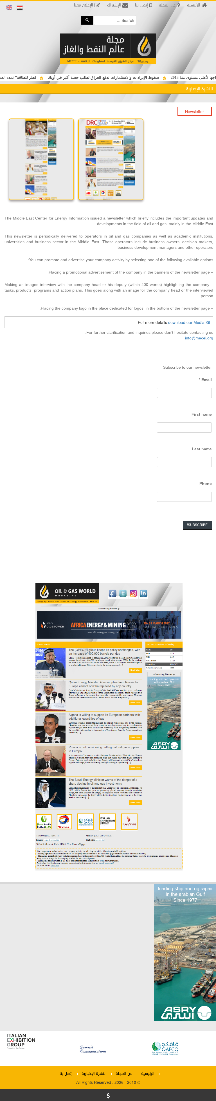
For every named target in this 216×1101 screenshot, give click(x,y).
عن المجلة (124, 1073)
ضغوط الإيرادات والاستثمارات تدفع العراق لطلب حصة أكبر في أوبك (120, 77)
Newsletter (194, 111)
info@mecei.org (199, 338)
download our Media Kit (189, 322)
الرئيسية (147, 1073)
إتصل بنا (66, 1073)
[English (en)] (9, 7)
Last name (202, 449)
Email (205, 379)
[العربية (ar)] (20, 7)
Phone (205, 483)
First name (202, 414)
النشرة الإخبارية (94, 1073)
